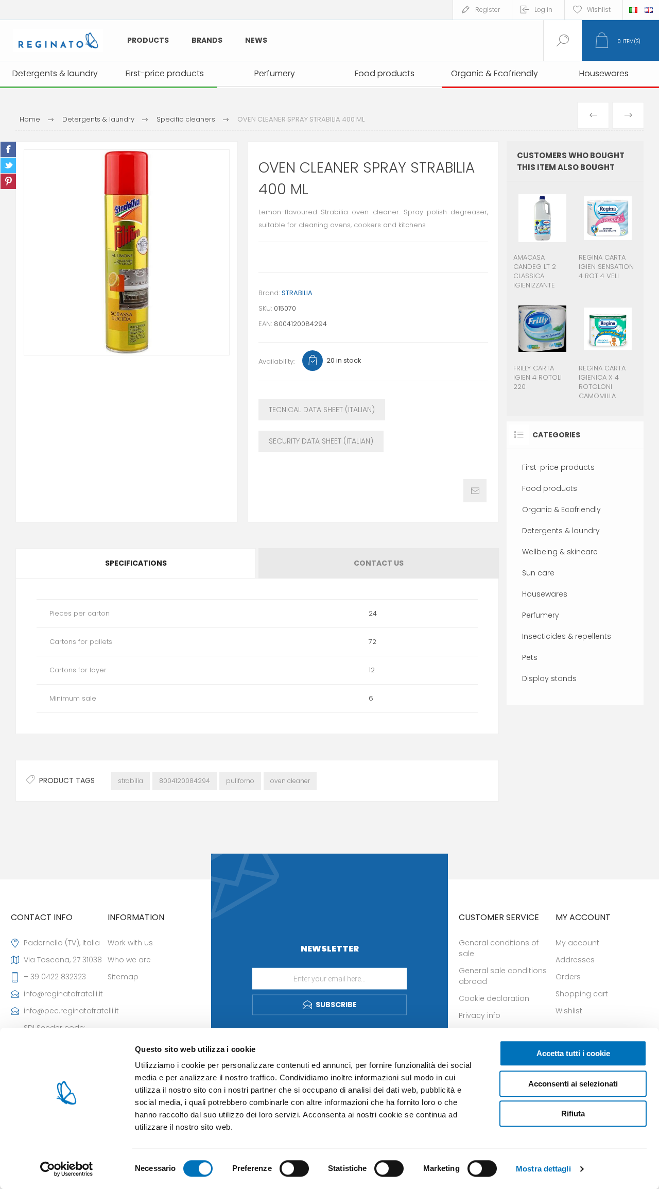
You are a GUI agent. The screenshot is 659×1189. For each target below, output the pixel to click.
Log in (543, 9)
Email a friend (475, 490)
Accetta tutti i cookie (573, 1053)
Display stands (549, 678)
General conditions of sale (499, 948)
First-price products (558, 467)
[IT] (633, 10)
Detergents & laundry (561, 530)
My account (577, 943)
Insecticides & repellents (566, 636)
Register (487, 9)
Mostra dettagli (543, 1168)
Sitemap (123, 977)
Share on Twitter (8, 165)
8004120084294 (184, 780)
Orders (568, 977)
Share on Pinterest (8, 181)
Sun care (538, 573)
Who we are (129, 960)
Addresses (575, 960)
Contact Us (379, 563)
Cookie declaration (494, 998)
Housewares (544, 594)
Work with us (130, 943)
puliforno (240, 780)
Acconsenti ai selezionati (573, 1083)
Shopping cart (582, 994)
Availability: (276, 361)
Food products (549, 488)
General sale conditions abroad (503, 976)
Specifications (136, 563)
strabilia (130, 780)
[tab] (136, 563)
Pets (529, 657)
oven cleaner (290, 780)
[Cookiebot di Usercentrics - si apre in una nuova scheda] (67, 1169)
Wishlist (569, 1011)
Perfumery (540, 615)
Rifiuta (573, 1113)
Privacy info (479, 1015)
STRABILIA (297, 293)
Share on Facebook (8, 149)
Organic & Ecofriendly (561, 509)
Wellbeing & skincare (560, 552)
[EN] (648, 10)
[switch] (294, 1168)
